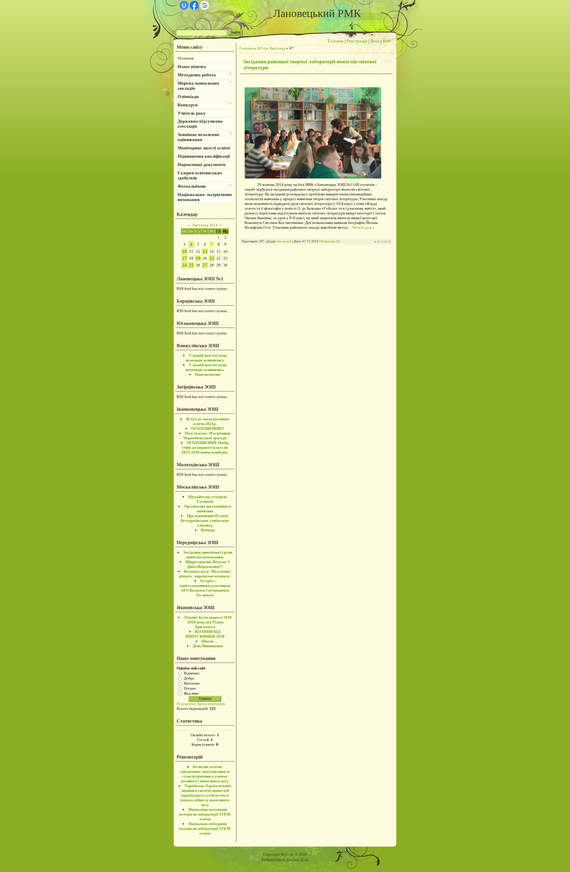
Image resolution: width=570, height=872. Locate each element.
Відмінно (192, 673)
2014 (261, 48)
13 (204, 251)
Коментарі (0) (330, 241)
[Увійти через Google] (204, 5)
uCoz (304, 859)
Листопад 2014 (205, 225)
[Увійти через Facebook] (194, 5)
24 (184, 265)
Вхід (374, 41)
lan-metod (284, 241)
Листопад (277, 48)
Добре (189, 678)
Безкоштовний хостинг (280, 859)
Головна (335, 41)
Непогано (192, 683)
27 (204, 265)
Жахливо (191, 693)
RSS (386, 41)
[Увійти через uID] (184, 5)
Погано (190, 688)
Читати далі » (363, 227)
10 (184, 251)
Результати (185, 704)
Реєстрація (357, 41)
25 (191, 265)
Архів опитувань (211, 704)
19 (198, 258)
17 (184, 258)
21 (211, 258)
